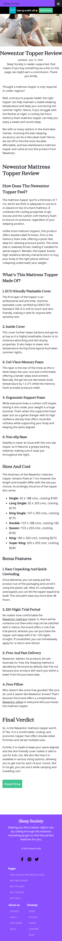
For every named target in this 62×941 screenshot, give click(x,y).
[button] (58, 3)
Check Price (46, 10)
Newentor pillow (12, 702)
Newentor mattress (14, 619)
